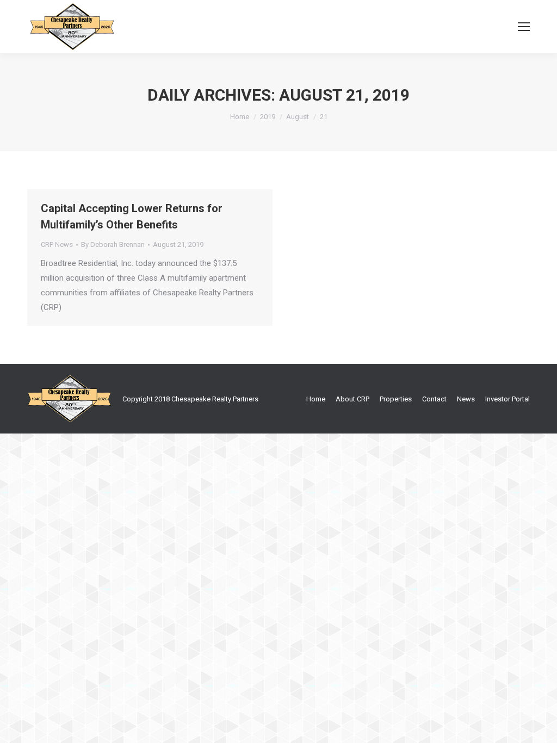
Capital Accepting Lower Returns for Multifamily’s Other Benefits (131, 216)
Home (239, 117)
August (297, 117)
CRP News (57, 244)
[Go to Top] (540, 726)
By (113, 244)
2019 (267, 117)
